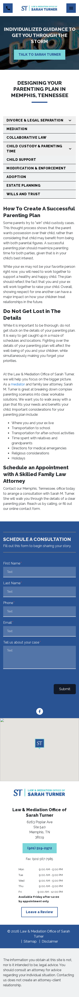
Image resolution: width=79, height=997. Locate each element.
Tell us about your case (21, 642)
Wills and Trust (23, 194)
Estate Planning (24, 185)
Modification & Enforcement (36, 168)
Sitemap (30, 941)
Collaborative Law (27, 138)
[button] (39, 744)
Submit (64, 689)
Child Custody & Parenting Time (34, 148)
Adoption (16, 177)
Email (7, 623)
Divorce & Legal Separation (35, 120)
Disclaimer (50, 941)
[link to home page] (39, 8)
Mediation (17, 129)
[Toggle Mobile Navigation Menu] (71, 8)
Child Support (21, 160)
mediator (17, 384)
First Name (11, 563)
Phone (8, 603)
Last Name (11, 583)
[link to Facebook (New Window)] (39, 711)
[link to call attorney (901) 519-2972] (8, 8)
